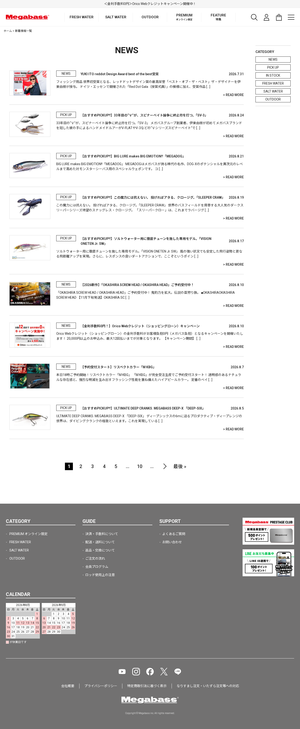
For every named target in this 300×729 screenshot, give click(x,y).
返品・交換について (100, 550)
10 (139, 466)
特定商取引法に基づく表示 (147, 686)
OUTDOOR (273, 99)
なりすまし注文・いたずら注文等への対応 (208, 686)
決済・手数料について (101, 534)
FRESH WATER (273, 83)
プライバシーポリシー (100, 686)
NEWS (273, 59)
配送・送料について (100, 542)
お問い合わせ (172, 542)
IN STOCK (273, 75)
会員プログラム (96, 567)
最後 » (179, 466)
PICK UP (273, 67)
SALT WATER (273, 91)
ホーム (8, 31)
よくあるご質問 (173, 534)
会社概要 (67, 686)
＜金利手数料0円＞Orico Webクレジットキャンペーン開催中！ (150, 4)
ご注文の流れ (95, 558)
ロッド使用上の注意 (100, 575)
